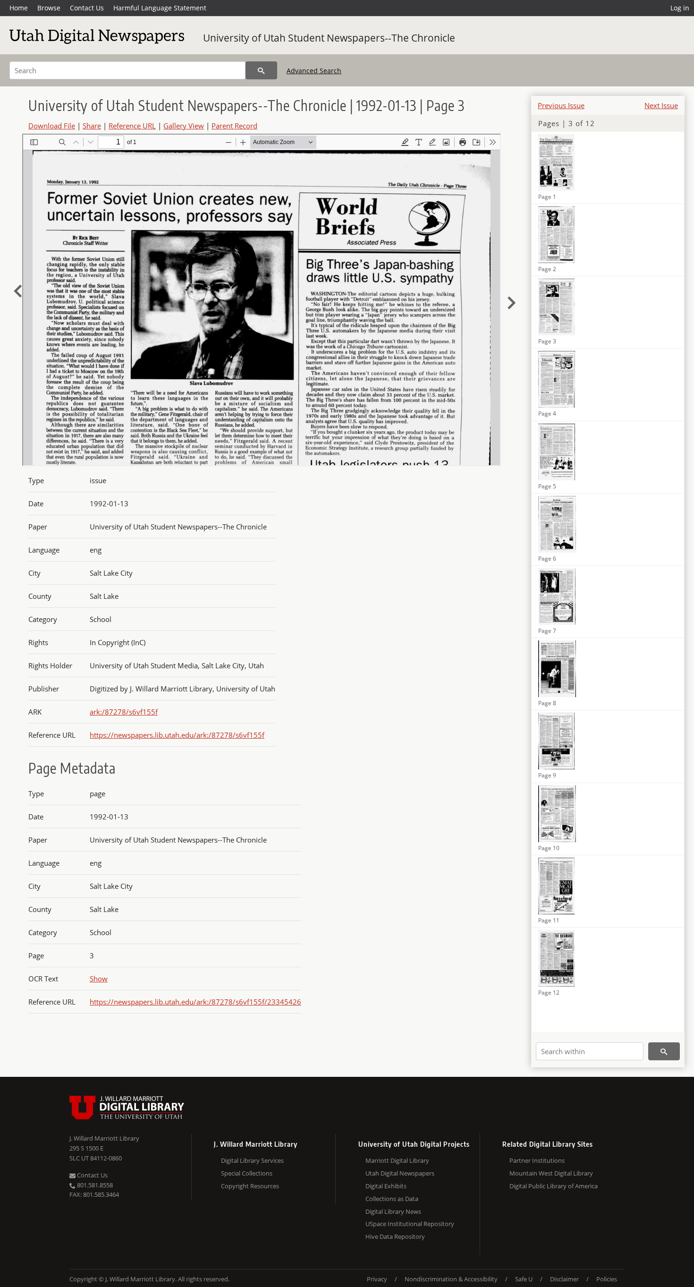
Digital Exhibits (385, 1186)
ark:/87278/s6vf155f (124, 711)
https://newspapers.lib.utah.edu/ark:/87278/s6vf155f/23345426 (195, 1001)
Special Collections (246, 1173)
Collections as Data (391, 1198)
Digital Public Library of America (553, 1186)
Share (92, 125)
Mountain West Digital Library (551, 1173)
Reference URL (132, 125)
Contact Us (87, 7)
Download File (51, 125)
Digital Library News (393, 1211)
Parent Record (234, 125)
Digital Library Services (252, 1160)
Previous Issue (561, 105)
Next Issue (661, 105)
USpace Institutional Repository (409, 1223)
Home (18, 7)
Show (99, 978)
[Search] (261, 70)
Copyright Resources (250, 1186)
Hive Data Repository (395, 1236)
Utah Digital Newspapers (399, 1173)
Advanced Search (314, 70)
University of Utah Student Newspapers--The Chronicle (329, 37)
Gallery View (183, 125)
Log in (679, 7)
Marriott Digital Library (397, 1160)
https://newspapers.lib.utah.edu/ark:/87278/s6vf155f (177, 735)
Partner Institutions (537, 1160)
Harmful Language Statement (159, 7)
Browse (48, 7)
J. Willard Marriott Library (104, 1138)
